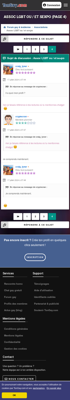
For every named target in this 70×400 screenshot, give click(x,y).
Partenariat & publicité (46, 303)
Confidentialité (11, 342)
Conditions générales (15, 328)
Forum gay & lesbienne (19, 27)
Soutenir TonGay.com (45, 310)
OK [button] (14, 395)
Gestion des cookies (15, 348)
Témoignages (41, 283)
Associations (41, 27)
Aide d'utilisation (43, 290)
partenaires (39, 388)
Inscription (35, 257)
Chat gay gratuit (12, 290)
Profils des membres (15, 303)
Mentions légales (13, 335)
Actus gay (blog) (12, 310)
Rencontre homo (13, 283)
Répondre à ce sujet (39, 38)
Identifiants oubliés (44, 297)
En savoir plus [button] (54, 388)
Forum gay (9, 297)
